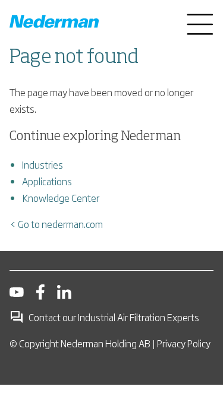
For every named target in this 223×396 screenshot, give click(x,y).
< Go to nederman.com (56, 224)
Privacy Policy (184, 343)
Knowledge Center (60, 198)
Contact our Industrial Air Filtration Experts (114, 317)
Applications (47, 181)
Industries (42, 164)
